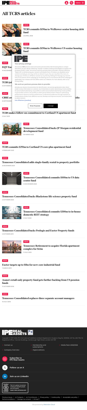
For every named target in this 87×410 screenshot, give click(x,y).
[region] (43, 82)
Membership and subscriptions (39, 346)
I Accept (51, 105)
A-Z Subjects (19, 397)
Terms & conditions (8, 399)
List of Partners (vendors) (23, 100)
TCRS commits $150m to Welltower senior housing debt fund (53, 31)
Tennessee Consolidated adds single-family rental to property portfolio (40, 162)
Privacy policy (44, 397)
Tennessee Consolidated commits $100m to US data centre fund (51, 179)
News (26, 25)
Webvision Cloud (49, 404)
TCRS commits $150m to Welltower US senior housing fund (52, 50)
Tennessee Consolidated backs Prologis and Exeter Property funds (38, 230)
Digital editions (38, 350)
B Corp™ (37, 399)
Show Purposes (35, 105)
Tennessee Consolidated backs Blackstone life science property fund (39, 196)
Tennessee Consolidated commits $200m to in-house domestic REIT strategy (52, 213)
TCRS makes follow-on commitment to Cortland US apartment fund (39, 112)
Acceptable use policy (70, 397)
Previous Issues (7, 397)
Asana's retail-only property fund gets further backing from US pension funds (40, 281)
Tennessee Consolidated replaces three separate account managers (38, 298)
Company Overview (11, 350)
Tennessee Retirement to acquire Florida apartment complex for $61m (51, 247)
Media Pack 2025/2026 (69, 345)
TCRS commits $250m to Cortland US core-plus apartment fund (36, 147)
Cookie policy (55, 397)
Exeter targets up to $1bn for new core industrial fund (31, 264)
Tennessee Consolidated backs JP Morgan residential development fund (52, 130)
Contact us (8, 345)
